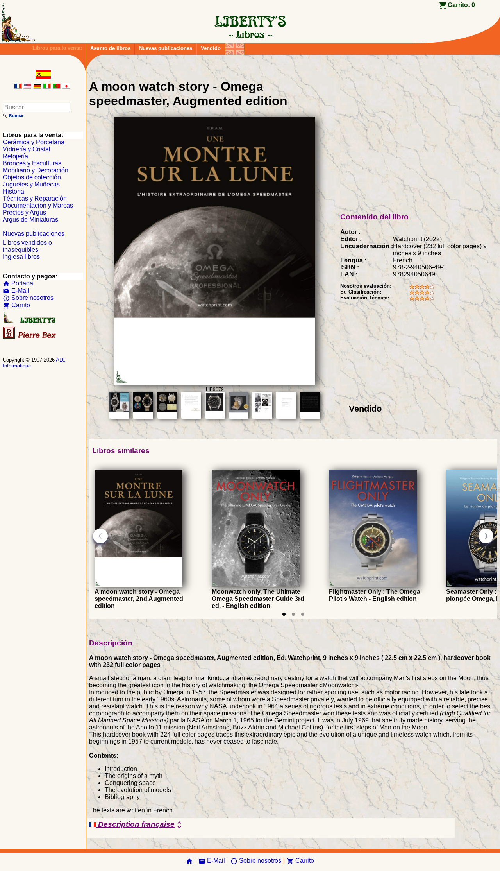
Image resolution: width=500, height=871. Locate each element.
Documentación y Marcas (38, 205)
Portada (18, 283)
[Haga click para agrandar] (214, 383)
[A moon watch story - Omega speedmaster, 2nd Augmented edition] (138, 584)
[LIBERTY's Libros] (250, 34)
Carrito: (461, 5)
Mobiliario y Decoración (35, 170)
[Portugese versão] (57, 86)
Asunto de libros (110, 48)
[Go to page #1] (284, 614)
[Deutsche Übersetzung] (37, 86)
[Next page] (486, 536)
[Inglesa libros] (235, 47)
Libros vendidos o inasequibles (27, 246)
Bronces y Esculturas (32, 163)
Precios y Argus (24, 212)
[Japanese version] (66, 86)
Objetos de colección (32, 177)
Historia (13, 191)
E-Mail (16, 290)
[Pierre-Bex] (30, 336)
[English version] (27, 86)
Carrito (16, 305)
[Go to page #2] (293, 614)
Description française (140, 825)
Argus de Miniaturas (30, 219)
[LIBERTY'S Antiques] (30, 321)
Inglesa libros (21, 256)
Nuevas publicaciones (165, 48)
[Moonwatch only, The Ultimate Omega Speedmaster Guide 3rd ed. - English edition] (256, 584)
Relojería (15, 156)
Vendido (211, 48)
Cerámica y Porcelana (33, 142)
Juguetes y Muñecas (31, 184)
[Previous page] (100, 536)
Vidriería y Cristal (26, 149)
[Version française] (18, 86)
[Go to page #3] (302, 614)
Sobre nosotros (28, 297)
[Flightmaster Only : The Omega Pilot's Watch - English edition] (373, 584)
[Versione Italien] (47, 86)
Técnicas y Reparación (35, 198)
